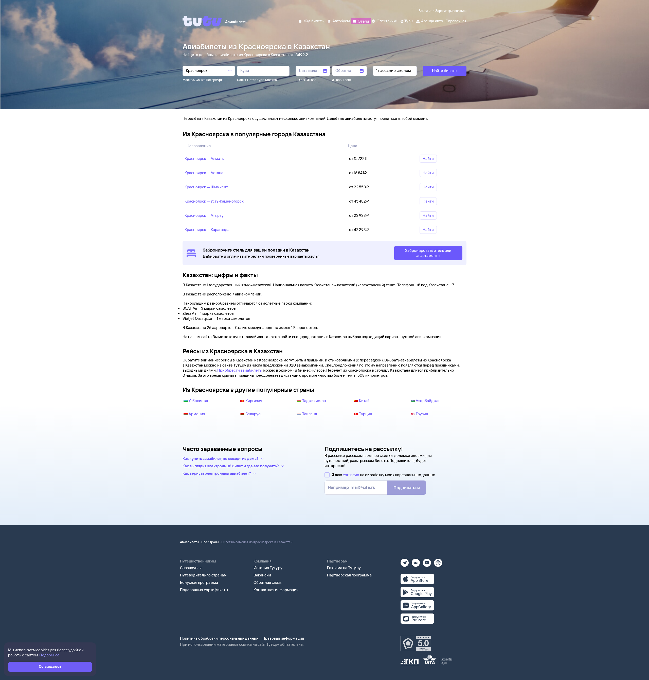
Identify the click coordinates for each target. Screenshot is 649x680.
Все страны (210, 542)
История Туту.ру (268, 567)
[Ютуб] (427, 561)
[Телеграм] (405, 561)
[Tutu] (202, 21)
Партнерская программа (349, 575)
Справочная (191, 567)
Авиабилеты (189, 542)
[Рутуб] (438, 561)
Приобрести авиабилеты (239, 370)
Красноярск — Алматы (204, 158)
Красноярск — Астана (204, 172)
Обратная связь (268, 582)
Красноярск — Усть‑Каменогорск (214, 201)
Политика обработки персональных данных (219, 638)
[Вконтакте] (416, 561)
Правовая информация (283, 638)
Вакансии (262, 575)
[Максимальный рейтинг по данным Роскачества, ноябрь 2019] (416, 643)
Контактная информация (276, 589)
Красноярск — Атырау (204, 215)
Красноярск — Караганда (207, 229)
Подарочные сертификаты (204, 589)
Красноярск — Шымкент (206, 187)
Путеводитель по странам (203, 575)
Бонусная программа (199, 582)
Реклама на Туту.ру (344, 567)
